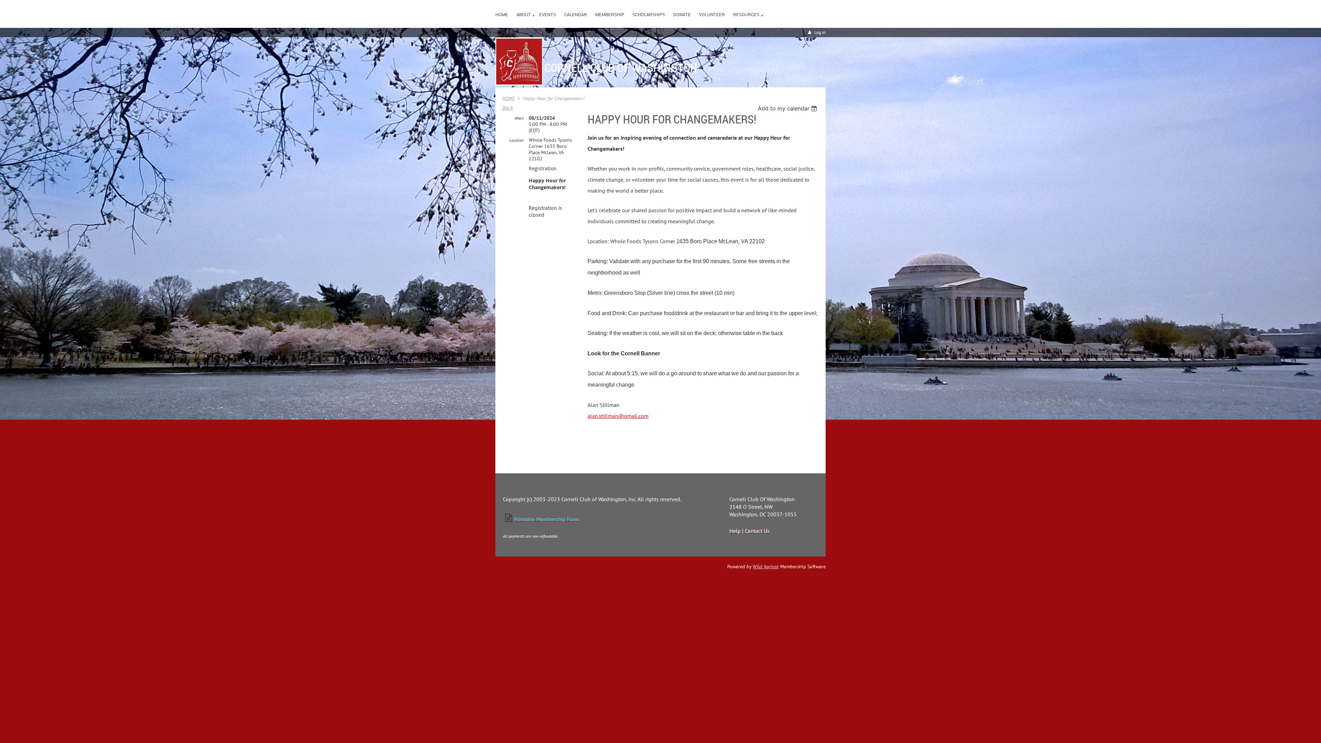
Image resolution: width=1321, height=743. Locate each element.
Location (516, 140)
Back (507, 107)
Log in (820, 32)
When (519, 118)
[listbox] (788, 108)
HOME (508, 98)
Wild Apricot (766, 566)
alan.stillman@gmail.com (618, 415)
